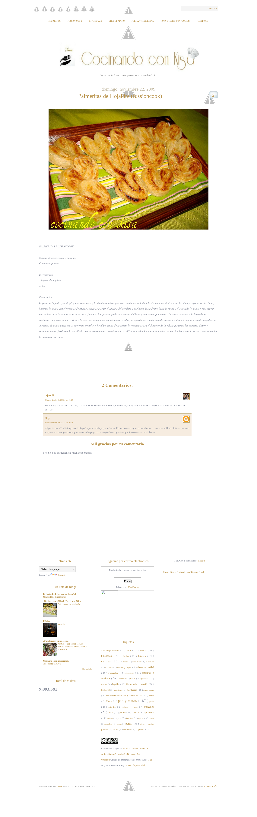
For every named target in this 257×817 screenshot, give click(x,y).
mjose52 (49, 395)
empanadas (113, 672)
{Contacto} (203, 20)
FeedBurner (133, 586)
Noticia (109, 701)
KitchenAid (95, 20)
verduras (127, 729)
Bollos (126, 655)
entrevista (122, 678)
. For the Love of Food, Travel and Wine (62, 601)
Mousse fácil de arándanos (54, 596)
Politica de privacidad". (136, 765)
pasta (151, 701)
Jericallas (61, 623)
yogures (140, 729)
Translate (62, 575)
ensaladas (130, 672)
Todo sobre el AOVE (52, 663)
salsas (119, 723)
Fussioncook (75, 20)
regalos (151, 718)
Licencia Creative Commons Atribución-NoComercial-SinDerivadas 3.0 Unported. (124, 754)
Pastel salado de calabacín (69, 604)
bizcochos (107, 656)
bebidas (144, 650)
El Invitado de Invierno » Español (59, 594)
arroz (129, 650)
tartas (129, 723)
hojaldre (116, 684)
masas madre (148, 690)
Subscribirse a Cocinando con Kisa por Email (183, 571)
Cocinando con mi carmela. (56, 660)
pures (119, 718)
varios (116, 729)
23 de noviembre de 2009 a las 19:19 (59, 400)
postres (122, 712)
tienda (142, 724)
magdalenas (132, 689)
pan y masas (128, 700)
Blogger (201, 560)
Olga (47, 418)
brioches (142, 655)
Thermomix (54, 20)
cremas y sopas (124, 667)
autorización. (211, 786)
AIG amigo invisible (110, 650)
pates (136, 707)
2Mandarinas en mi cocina (55, 640)
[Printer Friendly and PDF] (129, 352)
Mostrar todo (87, 669)
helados (104, 684)
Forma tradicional (143, 20)
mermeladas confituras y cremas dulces (124, 695)
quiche (141, 718)
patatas (125, 707)
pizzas (111, 712)
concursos (109, 667)
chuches (125, 662)
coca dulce (136, 661)
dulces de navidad (146, 667)
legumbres (118, 690)
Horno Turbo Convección (175, 20)
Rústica (46, 621)
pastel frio (112, 707)
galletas (145, 678)
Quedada (130, 718)
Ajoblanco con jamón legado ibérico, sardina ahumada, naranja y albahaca (72, 646)
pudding (110, 718)
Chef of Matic (117, 20)
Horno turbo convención (137, 684)
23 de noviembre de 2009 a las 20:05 (59, 422)
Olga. (60, 786)
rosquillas (108, 723)
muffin (151, 695)
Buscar (213, 8)
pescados (149, 706)
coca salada (150, 662)
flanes (133, 678)
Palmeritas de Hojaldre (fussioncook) (120, 96)
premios (136, 712)
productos (149, 712)
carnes (106, 661)
